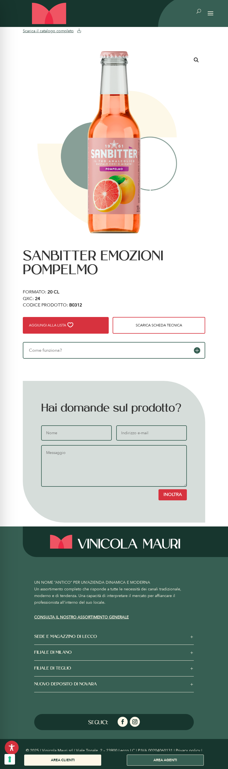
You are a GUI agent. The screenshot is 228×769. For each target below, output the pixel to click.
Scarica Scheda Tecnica (159, 325)
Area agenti (165, 760)
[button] (196, 60)
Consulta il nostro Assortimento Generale (81, 617)
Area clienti (63, 760)
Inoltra (172, 494)
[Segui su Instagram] (135, 722)
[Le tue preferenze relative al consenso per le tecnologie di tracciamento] (9, 759)
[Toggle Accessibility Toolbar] (11, 747)
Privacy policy (188, 750)
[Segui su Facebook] (123, 722)
